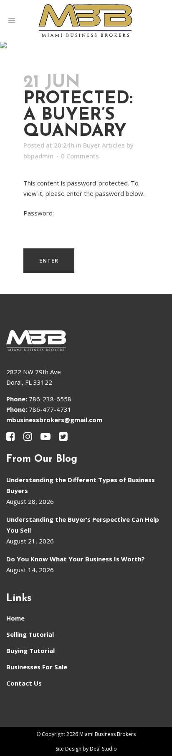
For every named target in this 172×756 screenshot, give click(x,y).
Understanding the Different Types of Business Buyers (80, 485)
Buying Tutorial (30, 650)
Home (15, 618)
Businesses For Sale (36, 667)
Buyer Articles (104, 145)
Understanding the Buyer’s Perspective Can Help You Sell (82, 524)
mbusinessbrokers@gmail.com (54, 420)
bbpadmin (38, 156)
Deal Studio (103, 748)
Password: (38, 213)
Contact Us (24, 683)
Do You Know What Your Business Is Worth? (75, 559)
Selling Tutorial (30, 634)
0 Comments (80, 156)
